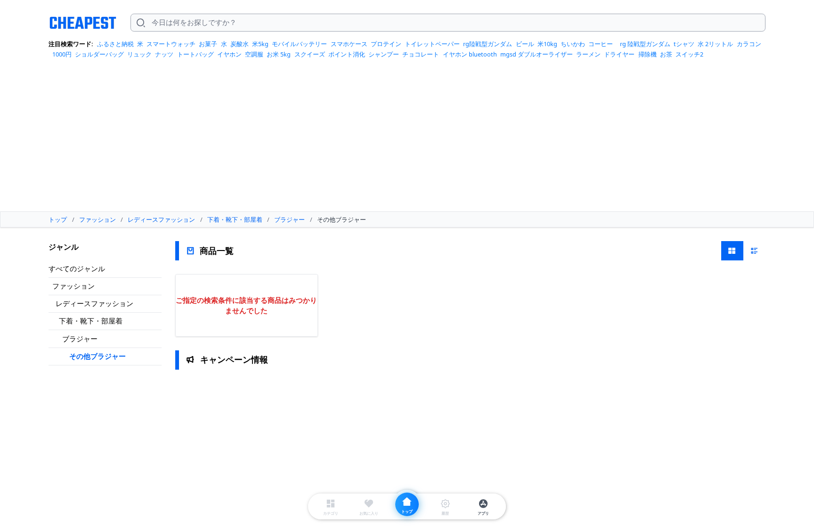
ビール (525, 44)
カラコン (749, 44)
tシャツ (684, 44)
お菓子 (208, 44)
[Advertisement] (407, 138)
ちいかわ (573, 44)
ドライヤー (619, 54)
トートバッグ (195, 54)
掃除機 (647, 54)
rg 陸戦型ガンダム (645, 44)
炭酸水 (239, 44)
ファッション (73, 286)
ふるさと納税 (115, 44)
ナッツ (164, 54)
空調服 (254, 54)
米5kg (260, 44)
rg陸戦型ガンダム (487, 44)
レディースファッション (94, 303)
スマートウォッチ (171, 44)
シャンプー (383, 54)
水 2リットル (715, 44)
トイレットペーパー (432, 44)
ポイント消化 (346, 54)
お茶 (666, 54)
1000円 (62, 54)
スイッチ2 (689, 54)
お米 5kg (279, 54)
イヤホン (229, 54)
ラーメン (588, 54)
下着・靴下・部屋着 (90, 320)
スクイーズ (309, 54)
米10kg (547, 44)
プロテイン (386, 44)
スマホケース (349, 44)
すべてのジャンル (77, 268)
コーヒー (600, 44)
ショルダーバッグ (99, 54)
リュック (139, 54)
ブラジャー (80, 338)
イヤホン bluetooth (470, 54)
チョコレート (420, 54)
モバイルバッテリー (299, 44)
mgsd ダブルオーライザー (536, 54)
